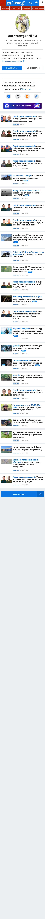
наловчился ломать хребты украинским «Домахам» (28, 178)
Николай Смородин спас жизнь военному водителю (28, 163)
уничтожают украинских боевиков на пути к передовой (27, 463)
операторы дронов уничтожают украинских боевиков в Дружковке (28, 377)
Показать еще (19, 494)
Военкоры (26, 8)
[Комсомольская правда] (14, 3)
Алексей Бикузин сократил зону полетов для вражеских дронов (28, 148)
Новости (5, 8)
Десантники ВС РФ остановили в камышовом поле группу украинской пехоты (28, 269)
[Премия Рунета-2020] (23, 3)
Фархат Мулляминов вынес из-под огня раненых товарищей (28, 479)
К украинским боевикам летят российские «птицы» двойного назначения (27, 434)
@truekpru (25, 89)
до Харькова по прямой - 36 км (28, 254)
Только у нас (16, 8)
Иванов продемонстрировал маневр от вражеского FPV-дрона (27, 362)
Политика (16, 124)
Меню (3, 3)
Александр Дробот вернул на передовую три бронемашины (28, 222)
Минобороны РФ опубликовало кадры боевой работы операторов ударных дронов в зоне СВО (28, 238)
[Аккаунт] (42, 3)
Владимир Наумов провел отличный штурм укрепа (28, 284)
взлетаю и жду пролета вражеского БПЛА (27, 192)
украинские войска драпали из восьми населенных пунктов (27, 348)
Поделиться (35, 68)
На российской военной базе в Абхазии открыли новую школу (27, 448)
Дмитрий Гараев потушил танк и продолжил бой (28, 392)
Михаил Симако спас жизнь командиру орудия (28, 207)
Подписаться (11, 68)
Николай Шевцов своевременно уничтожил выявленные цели (28, 133)
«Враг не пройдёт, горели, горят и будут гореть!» (27, 407)
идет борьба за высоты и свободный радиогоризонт (28, 298)
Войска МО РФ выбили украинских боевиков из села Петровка (28, 421)
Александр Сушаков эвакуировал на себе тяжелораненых (27, 118)
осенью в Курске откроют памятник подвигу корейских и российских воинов (28, 331)
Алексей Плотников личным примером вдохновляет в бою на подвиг (27, 315)
